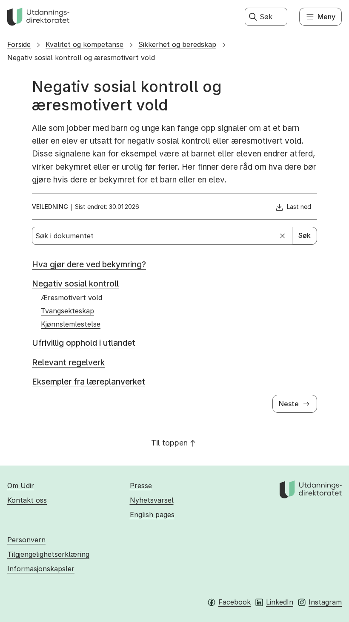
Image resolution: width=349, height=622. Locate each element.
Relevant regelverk (68, 362)
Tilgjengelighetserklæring (48, 554)
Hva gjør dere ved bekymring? (89, 264)
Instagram (325, 602)
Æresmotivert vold (71, 297)
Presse (141, 485)
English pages (152, 514)
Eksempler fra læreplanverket (88, 382)
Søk (304, 235)
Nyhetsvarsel (152, 500)
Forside (19, 44)
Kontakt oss (27, 500)
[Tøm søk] (282, 236)
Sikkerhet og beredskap (177, 44)
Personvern (26, 539)
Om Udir (20, 485)
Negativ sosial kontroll (75, 284)
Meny (326, 16)
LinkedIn (279, 602)
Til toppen (169, 442)
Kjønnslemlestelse (70, 324)
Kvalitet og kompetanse (84, 44)
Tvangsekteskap (67, 311)
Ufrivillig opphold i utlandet (83, 343)
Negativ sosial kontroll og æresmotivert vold (81, 57)
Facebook (234, 602)
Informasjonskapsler (40, 568)
